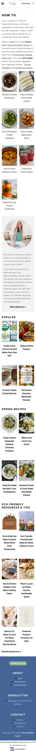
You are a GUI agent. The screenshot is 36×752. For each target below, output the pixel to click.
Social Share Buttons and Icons (14, 742)
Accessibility (19, 685)
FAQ (20, 678)
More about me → (18, 307)
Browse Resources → (11, 651)
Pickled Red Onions (23, 68)
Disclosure (20, 681)
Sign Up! (12, 701)
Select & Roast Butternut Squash (16, 45)
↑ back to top (18, 663)
